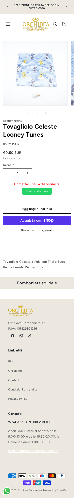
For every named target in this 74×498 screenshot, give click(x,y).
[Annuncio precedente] (7, 6)
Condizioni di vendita (22, 389)
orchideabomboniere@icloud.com (33, 451)
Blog (11, 361)
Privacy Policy (17, 399)
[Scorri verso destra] (46, 113)
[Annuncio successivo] (66, 6)
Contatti (14, 380)
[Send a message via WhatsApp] (7, 491)
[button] (8, 23)
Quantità (8, 165)
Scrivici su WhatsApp (37, 191)
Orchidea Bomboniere (29, 490)
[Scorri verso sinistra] (27, 113)
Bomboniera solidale (37, 282)
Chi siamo (15, 371)
